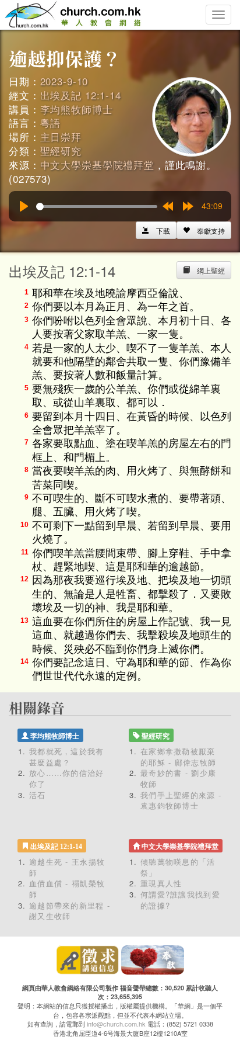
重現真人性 (161, 883)
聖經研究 (61, 150)
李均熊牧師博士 (76, 109)
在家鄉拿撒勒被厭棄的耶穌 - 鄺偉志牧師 (178, 757)
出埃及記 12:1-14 (80, 95)
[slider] (96, 206)
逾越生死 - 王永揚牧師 (67, 867)
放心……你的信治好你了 (66, 778)
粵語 (50, 122)
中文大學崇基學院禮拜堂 (97, 164)
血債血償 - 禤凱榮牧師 (67, 889)
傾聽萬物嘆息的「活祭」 (178, 867)
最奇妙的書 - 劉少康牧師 (178, 778)
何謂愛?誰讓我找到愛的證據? (180, 900)
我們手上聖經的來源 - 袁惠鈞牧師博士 (180, 800)
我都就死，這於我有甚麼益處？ (66, 757)
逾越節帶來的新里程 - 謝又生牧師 (69, 911)
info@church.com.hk (116, 1023)
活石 (37, 794)
